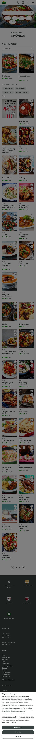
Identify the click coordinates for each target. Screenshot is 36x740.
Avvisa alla (18, 732)
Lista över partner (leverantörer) (9, 722)
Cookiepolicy (22, 711)
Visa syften (18, 736)
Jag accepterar (18, 727)
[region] (18, 716)
